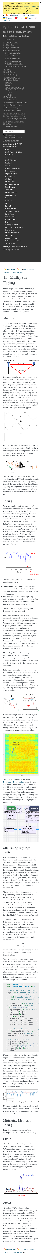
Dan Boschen (10, 230)
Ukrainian (9, 18)
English (15, 15)
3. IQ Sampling (8, 45)
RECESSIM (9, 216)
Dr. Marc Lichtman (11, 36)
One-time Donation (12, 140)
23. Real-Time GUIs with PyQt (14, 116)
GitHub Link (10, 135)
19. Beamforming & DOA (12, 105)
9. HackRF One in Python (14, 64)
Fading (7, 85)
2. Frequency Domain (10, 42)
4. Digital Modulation (11, 47)
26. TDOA (7, 124)
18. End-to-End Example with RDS (15, 102)
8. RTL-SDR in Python (13, 61)
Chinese (20, 18)
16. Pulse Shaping (9, 97)
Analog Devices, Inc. (12, 249)
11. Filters (7, 69)
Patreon (6, 146)
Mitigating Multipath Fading (14, 90)
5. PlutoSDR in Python (13, 53)
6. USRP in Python (11, 55)
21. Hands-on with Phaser (12, 110)
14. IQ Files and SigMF (11, 77)
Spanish (30, 18)
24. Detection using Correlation (14, 118)
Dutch (24, 15)
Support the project (31, 6)
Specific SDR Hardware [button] (12, 50)
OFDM (10, 94)
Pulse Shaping (16, 272)
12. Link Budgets (9, 72)
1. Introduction (8, 39)
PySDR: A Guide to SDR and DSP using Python (19, 29)
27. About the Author (10, 126)
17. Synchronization (10, 99)
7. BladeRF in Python (12, 58)
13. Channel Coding (10, 74)
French (33, 15)
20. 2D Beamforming (10, 107)
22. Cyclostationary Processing (14, 113)
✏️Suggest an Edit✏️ (11, 269)
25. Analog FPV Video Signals (14, 121)
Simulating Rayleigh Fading (14, 87)
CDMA (10, 92)
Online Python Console (13, 137)
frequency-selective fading (13, 782)
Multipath (8, 82)
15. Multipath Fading (10, 80)
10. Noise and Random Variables (14, 66)
